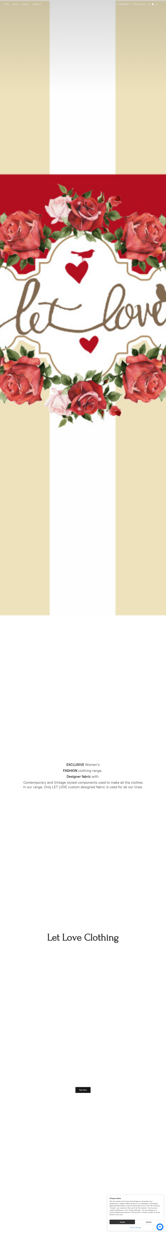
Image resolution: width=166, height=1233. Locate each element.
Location (25, 4)
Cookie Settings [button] (135, 1227)
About (15, 4)
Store (7, 4)
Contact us (36, 4)
